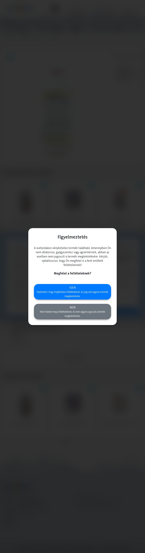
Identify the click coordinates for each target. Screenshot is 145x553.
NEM (72, 311)
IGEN (72, 292)
